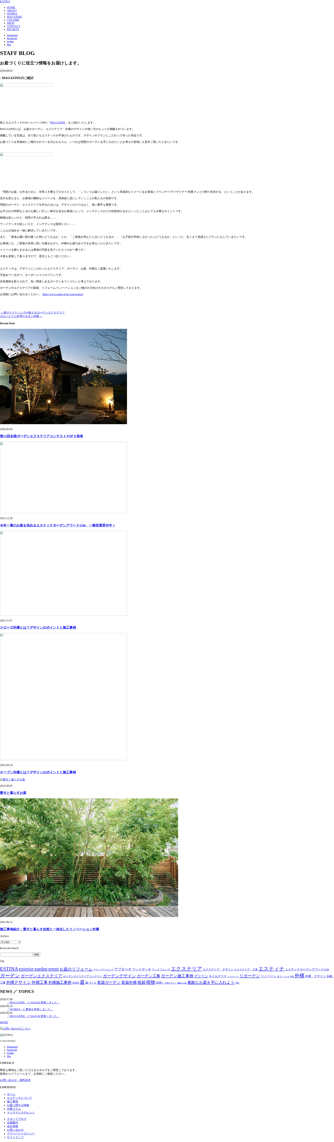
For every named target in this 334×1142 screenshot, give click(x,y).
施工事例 (12, 1101)
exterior (26, 969)
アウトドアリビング (103, 969)
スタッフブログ (16, 1118)
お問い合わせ (15, 1129)
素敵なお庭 (182, 983)
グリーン (201, 976)
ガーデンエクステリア (41, 976)
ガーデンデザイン (119, 976)
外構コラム (14, 1108)
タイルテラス (217, 976)
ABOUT (12, 10)
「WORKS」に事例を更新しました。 (30, 1009)
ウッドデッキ (141, 969)
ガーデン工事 (148, 976)
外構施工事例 (59, 982)
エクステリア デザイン (218, 969)
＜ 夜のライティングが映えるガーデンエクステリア (32, 312)
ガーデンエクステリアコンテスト (82, 976)
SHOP (10, 23)
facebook (12, 38)
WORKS (12, 13)
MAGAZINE (14, 16)
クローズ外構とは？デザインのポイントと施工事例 (38, 627)
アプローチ (123, 969)
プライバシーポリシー (21, 1133)
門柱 (237, 983)
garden (40, 969)
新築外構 (129, 982)
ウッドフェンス (161, 969)
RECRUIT (13, 29)
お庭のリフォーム (76, 969)
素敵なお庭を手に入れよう (210, 982)
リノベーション (272, 976)
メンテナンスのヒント (21, 1112)
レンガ (286, 977)
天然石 (75, 983)
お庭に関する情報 (18, 1105)
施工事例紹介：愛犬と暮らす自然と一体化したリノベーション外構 (49, 929)
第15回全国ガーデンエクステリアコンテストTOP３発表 (41, 436)
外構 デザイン (315, 976)
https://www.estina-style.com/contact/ (62, 294)
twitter (10, 41)
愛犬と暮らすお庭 (13, 793)
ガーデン (10, 975)
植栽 (141, 982)
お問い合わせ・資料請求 (15, 1080)
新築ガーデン (109, 982)
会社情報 (12, 1126)
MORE (4, 1022)
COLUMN (13, 19)
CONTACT (13, 26)
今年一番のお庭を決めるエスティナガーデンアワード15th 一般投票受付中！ (58, 525)
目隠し (160, 982)
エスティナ (271, 969)
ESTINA (5, 1)
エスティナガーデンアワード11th (307, 969)
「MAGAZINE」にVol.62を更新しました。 (33, 1002)
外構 (299, 975)
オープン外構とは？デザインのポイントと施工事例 (38, 772)
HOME (11, 7)
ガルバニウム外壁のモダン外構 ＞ (21, 316)
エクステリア (186, 969)
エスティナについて (19, 1097)
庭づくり (91, 982)
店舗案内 (12, 1122)
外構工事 (40, 982)
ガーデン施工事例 (177, 976)
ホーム (11, 1094)
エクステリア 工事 (246, 969)
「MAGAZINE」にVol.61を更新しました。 (33, 1016)
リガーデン (249, 976)
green (53, 969)
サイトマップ (15, 1137)
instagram (12, 35)
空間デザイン (170, 983)
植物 (150, 982)
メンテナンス (233, 977)
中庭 (292, 976)
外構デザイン (18, 982)
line (9, 44)
